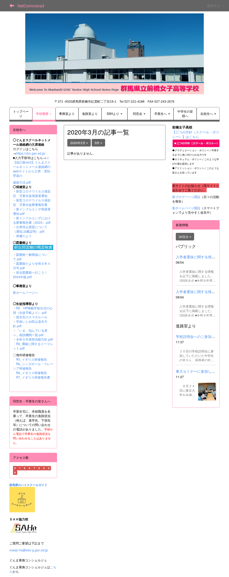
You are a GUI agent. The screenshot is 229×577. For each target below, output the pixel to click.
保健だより (24, 236)
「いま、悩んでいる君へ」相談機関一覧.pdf (30, 332)
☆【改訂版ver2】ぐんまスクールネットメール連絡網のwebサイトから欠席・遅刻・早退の (33, 166)
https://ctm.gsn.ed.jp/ (31, 153)
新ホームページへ (25, 292)
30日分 (184, 236)
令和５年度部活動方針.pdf (34, 339)
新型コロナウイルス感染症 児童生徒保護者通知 (32, 193)
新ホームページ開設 (186, 208)
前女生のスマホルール (31, 317)
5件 (97, 143)
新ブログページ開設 (186, 196)
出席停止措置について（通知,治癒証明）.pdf (30, 229)
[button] (44, 114)
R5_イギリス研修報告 (33, 359)
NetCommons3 (30, 5)
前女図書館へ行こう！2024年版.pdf (30, 274)
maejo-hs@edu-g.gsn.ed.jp (28, 550)
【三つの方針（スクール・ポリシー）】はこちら (195, 134)
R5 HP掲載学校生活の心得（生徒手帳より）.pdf (33, 310)
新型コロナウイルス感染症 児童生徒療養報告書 (32, 202)
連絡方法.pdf (22, 182)
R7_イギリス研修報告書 (33, 377)
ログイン (213, 5)
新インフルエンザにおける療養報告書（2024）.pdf (32, 220)
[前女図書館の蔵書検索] (33, 247)
